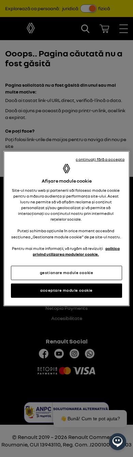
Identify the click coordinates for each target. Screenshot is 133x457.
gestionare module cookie (66, 272)
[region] (66, 228)
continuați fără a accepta (100, 159)
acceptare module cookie (66, 290)
